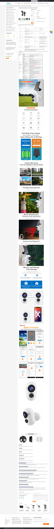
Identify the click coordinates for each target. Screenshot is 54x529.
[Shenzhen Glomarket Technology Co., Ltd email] (7, 56)
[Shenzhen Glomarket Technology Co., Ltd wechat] (11, 56)
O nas (22, 3)
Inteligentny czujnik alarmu (9, 15)
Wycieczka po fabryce (27, 3)
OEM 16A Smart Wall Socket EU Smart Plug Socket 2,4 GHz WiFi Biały (27, 523)
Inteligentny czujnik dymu (9, 21)
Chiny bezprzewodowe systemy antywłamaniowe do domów (16, 528)
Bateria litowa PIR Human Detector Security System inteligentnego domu (21, 510)
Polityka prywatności (6, 528)
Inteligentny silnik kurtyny (9, 24)
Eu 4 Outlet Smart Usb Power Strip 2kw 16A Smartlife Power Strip (27, 521)
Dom (15, 3)
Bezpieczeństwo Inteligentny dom (10, 9)
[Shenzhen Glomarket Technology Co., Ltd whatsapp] (9, 56)
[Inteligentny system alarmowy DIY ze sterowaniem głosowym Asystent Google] (45, 506)
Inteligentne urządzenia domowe (10, 27)
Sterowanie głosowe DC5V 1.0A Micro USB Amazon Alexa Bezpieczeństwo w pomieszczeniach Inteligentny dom (33, 510)
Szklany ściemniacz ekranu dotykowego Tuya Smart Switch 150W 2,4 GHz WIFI (17, 521)
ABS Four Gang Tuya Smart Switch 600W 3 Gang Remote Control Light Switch (17, 523)
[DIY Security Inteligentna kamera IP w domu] (39, 506)
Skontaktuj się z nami (40, 3)
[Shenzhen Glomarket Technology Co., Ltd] (9, 3)
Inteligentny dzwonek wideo (9, 18)
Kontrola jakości (33, 3)
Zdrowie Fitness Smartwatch (9, 30)
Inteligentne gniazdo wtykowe (26, 517)
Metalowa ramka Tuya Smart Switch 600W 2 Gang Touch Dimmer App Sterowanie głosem (16, 519)
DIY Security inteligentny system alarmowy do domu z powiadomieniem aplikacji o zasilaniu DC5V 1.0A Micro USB (27, 510)
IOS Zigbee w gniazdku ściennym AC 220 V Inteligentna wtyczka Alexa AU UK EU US (28, 519)
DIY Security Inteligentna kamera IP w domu (39, 510)
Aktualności (46, 3)
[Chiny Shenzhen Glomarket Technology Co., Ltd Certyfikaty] (8, 35)
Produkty (19, 3)
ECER (50, 528)
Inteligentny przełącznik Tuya (9, 12)
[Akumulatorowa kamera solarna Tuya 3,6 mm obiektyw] (24, 13)
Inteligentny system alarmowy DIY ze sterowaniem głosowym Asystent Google (45, 510)
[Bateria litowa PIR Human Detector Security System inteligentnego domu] (21, 506)
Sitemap (6, 524)
